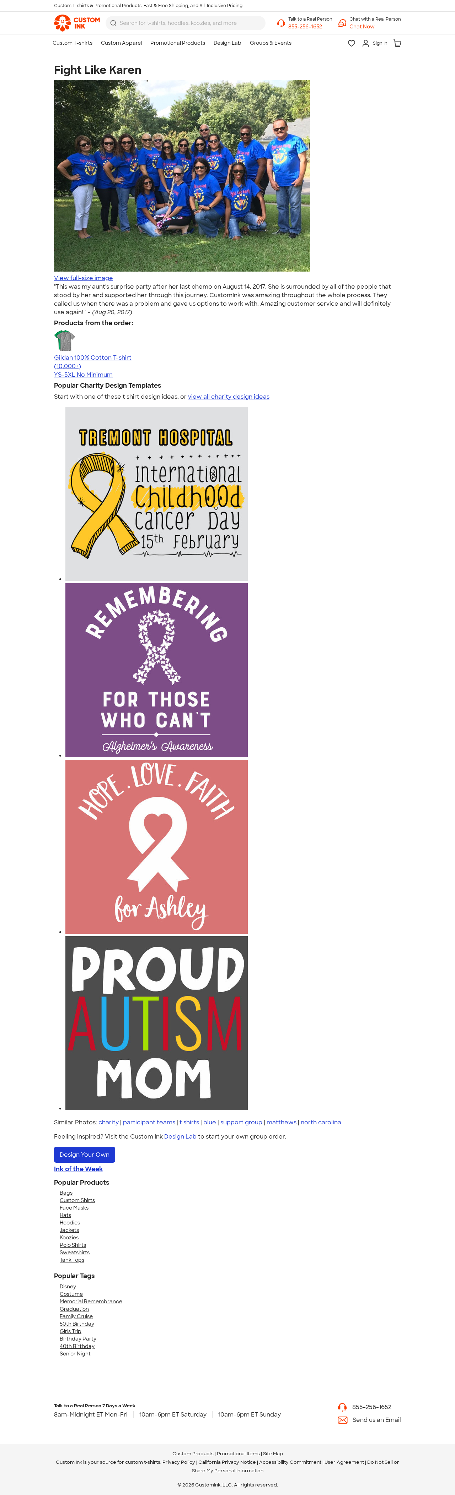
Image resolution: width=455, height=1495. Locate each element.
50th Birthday (77, 1324)
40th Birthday (77, 1346)
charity (108, 1122)
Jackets (69, 1230)
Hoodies (70, 1223)
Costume (71, 1294)
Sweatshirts (75, 1252)
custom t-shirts (142, 1462)
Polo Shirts (73, 1245)
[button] (375, 27)
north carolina (321, 1122)
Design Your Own (84, 1154)
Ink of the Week (78, 1169)
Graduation (74, 1309)
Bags (66, 1193)
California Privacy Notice (227, 1462)
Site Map (273, 1454)
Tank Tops (72, 1260)
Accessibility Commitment (290, 1462)
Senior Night (75, 1354)
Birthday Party (78, 1339)
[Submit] (113, 23)
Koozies (69, 1237)
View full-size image (83, 278)
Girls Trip (70, 1331)
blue (209, 1122)
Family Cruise (76, 1316)
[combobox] (186, 23)
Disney (68, 1286)
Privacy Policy (178, 1462)
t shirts (189, 1122)
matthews (281, 1122)
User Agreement (344, 1462)
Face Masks (74, 1208)
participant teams (149, 1122)
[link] (77, 23)
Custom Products (193, 1454)
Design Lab (180, 1136)
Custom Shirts (77, 1200)
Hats (65, 1215)
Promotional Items (238, 1454)
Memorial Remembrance (91, 1301)
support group (241, 1122)
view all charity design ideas (228, 396)
